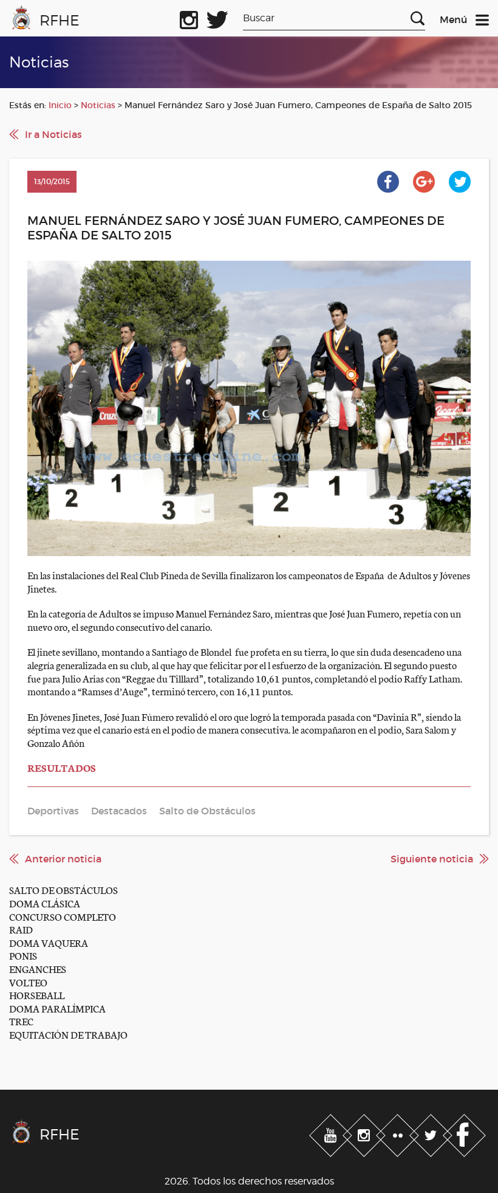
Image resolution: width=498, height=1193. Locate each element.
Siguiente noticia (432, 859)
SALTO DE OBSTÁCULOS (63, 889)
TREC (21, 1021)
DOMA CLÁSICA (44, 903)
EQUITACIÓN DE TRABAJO (68, 1034)
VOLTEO (28, 982)
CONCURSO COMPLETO (62, 916)
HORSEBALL (36, 995)
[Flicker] (398, 1133)
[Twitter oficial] (217, 18)
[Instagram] (365, 1133)
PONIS (23, 955)
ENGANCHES (37, 968)
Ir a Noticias (53, 134)
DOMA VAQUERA (48, 942)
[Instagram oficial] (189, 18)
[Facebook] (464, 1133)
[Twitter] (432, 1133)
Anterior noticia (63, 859)
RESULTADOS (61, 767)
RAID (21, 929)
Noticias (98, 105)
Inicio (60, 105)
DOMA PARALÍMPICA (57, 1008)
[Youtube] (332, 1133)
